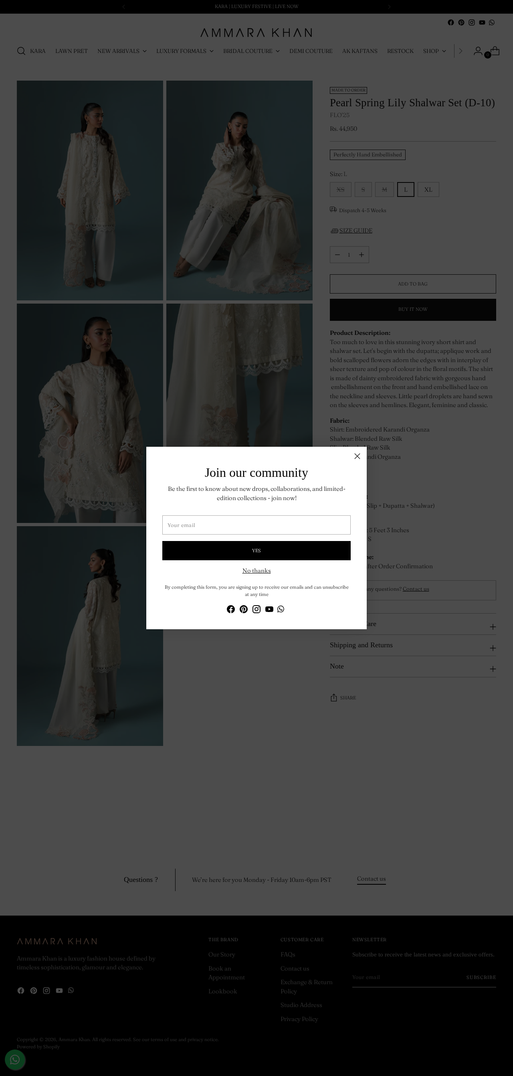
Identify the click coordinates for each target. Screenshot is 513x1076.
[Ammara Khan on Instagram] (256, 610)
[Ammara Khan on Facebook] (231, 610)
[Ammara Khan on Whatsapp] (280, 610)
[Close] (357, 456)
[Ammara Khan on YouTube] (269, 610)
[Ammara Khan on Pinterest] (243, 610)
